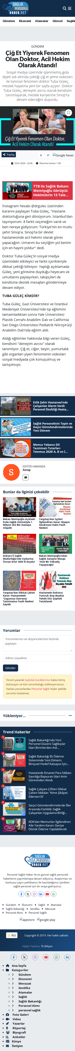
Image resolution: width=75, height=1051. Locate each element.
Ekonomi (25, 21)
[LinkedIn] (41, 894)
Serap (27, 470)
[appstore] (27, 920)
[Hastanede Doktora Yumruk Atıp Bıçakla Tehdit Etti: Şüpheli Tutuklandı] (55, 580)
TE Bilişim (47, 946)
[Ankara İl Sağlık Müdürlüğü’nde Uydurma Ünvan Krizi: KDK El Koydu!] (19, 543)
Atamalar (41, 21)
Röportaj (18, 1028)
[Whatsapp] (54, 894)
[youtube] (46, 957)
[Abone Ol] (63, 155)
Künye (16, 1041)
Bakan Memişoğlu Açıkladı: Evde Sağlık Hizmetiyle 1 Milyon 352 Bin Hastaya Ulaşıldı (19, 523)
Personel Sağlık (41, 689)
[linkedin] (67, 957)
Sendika (34, 909)
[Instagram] (34, 894)
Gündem (9, 21)
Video (16, 1019)
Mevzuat (50, 909)
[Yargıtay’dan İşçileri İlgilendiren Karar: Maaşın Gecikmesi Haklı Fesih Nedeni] (55, 507)
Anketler (18, 1037)
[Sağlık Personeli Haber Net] (15, 8)
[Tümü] (70, 716)
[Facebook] (21, 894)
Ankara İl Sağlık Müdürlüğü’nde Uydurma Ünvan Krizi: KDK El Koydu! (19, 558)
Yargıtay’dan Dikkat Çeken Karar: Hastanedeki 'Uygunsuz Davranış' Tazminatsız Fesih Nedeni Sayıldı (19, 598)
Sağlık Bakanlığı (15, 909)
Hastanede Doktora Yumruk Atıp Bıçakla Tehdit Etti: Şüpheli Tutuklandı (51, 597)
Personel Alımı (14, 912)
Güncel (57, 21)
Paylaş (10, 154)
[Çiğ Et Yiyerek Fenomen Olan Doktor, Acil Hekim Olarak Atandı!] (37, 128)
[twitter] (24, 957)
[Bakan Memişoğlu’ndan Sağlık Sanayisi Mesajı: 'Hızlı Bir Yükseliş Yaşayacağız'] (55, 543)
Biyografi (19, 1032)
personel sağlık (29, 1010)
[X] (28, 894)
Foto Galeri (20, 1015)
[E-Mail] (25, 477)
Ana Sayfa (19, 966)
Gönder (10, 668)
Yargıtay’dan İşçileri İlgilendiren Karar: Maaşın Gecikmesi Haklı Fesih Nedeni (54, 523)
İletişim (17, 1046)
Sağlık (41, 904)
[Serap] (11, 472)
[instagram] (35, 957)
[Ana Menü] (69, 8)
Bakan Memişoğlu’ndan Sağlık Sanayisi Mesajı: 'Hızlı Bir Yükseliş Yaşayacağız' (53, 560)
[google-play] (46, 920)
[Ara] (64, 8)
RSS (13, 935)
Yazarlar (18, 1023)
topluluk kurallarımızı (38, 680)
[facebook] (14, 957)
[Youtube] (47, 894)
